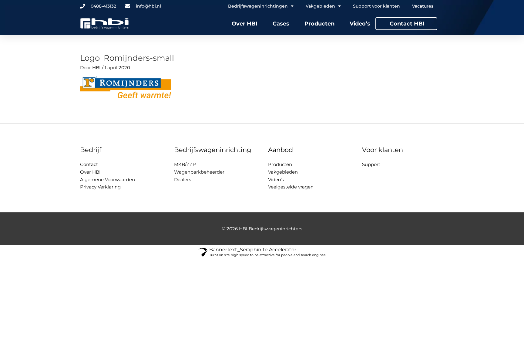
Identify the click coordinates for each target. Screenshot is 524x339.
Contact (89, 164)
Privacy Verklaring (100, 187)
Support (371, 164)
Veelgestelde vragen (291, 187)
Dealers (182, 179)
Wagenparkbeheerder (199, 172)
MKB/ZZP (185, 164)
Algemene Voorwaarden (107, 179)
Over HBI (244, 23)
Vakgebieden (283, 172)
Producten (319, 23)
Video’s (360, 23)
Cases (281, 23)
